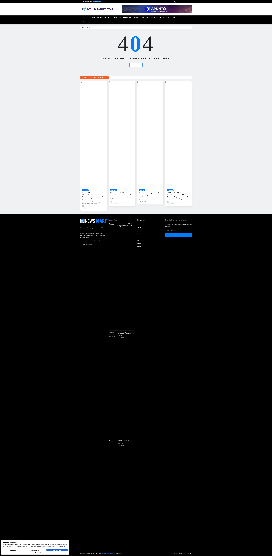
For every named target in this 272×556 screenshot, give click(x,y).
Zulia (84, 22)
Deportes (127, 17)
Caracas (139, 246)
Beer (138, 237)
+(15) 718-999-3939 (88, 245)
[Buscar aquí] (191, 17)
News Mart (110, 553)
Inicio (83, 27)
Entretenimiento (158, 17)
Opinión (117, 17)
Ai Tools (139, 228)
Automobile (140, 231)
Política (108, 17)
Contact (190, 553)
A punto (171, 17)
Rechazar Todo (35, 550)
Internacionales (141, 17)
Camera (139, 243)
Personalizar (12, 550)
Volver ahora (136, 65)
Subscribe (178, 235)
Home (175, 553)
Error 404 (88, 27)
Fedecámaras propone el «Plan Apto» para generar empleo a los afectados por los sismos (150, 195)
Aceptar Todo (57, 550)
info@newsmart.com (88, 243)
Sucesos (85, 17)
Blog (184, 553)
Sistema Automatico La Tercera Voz (93, 206)
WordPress (104, 553)
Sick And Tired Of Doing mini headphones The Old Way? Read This (126, 442)
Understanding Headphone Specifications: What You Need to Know (126, 333)
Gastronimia (96, 17)
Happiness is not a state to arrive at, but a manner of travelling (125, 225)
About (180, 553)
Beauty (139, 234)
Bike (138, 240)
